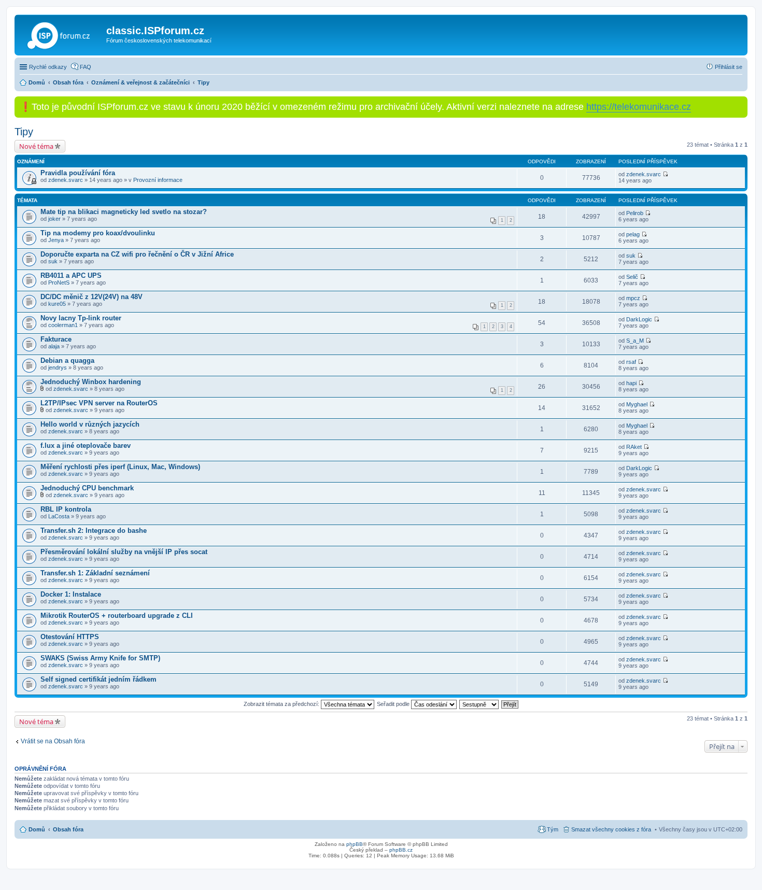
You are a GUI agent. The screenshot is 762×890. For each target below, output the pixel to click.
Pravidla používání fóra (77, 173)
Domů (37, 829)
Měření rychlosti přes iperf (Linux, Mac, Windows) (120, 467)
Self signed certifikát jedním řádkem (98, 679)
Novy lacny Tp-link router (80, 318)
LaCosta (58, 516)
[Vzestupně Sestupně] (479, 704)
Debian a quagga (67, 360)
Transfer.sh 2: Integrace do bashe (93, 530)
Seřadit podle (394, 704)
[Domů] (61, 33)
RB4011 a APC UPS (71, 275)
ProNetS (58, 282)
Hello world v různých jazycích (89, 424)
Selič (632, 277)
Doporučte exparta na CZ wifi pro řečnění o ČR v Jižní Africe (137, 254)
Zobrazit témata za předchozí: (282, 704)
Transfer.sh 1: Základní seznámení (95, 573)
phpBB (354, 844)
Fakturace (56, 339)
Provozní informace (157, 180)
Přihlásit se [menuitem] (728, 67)
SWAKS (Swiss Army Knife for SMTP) (100, 658)
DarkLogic (639, 319)
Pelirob (634, 213)
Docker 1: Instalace (70, 594)
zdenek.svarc (65, 180)
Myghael (636, 404)
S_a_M (635, 340)
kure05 (57, 304)
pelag (633, 234)
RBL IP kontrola (65, 509)
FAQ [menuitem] (85, 67)
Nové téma (36, 146)
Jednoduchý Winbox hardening (90, 382)
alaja (54, 346)
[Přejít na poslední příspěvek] (665, 174)
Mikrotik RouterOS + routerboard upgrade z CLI (116, 615)
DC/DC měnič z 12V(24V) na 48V (91, 297)
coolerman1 (63, 325)
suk (53, 261)
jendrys (57, 367)
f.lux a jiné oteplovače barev (85, 445)
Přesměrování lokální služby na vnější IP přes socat (123, 552)
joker (54, 219)
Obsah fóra (68, 829)
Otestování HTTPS (69, 637)
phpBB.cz (401, 850)
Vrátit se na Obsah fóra (53, 741)
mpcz (633, 298)
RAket (634, 447)
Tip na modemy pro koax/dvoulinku (97, 233)
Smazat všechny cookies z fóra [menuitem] (611, 829)
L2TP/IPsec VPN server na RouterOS (99, 403)
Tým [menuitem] (552, 829)
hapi (631, 383)
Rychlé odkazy (48, 67)
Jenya (56, 240)
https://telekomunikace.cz (638, 107)
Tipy (24, 131)
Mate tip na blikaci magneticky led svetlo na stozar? (123, 212)
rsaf (631, 362)
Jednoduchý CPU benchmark (87, 488)
